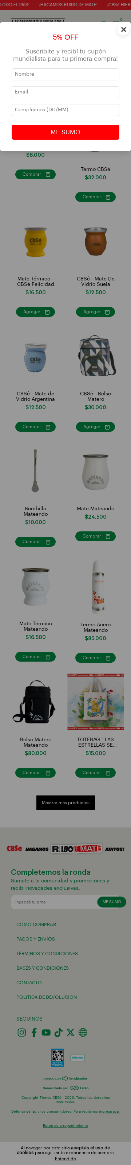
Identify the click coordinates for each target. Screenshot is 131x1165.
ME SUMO (65, 132)
